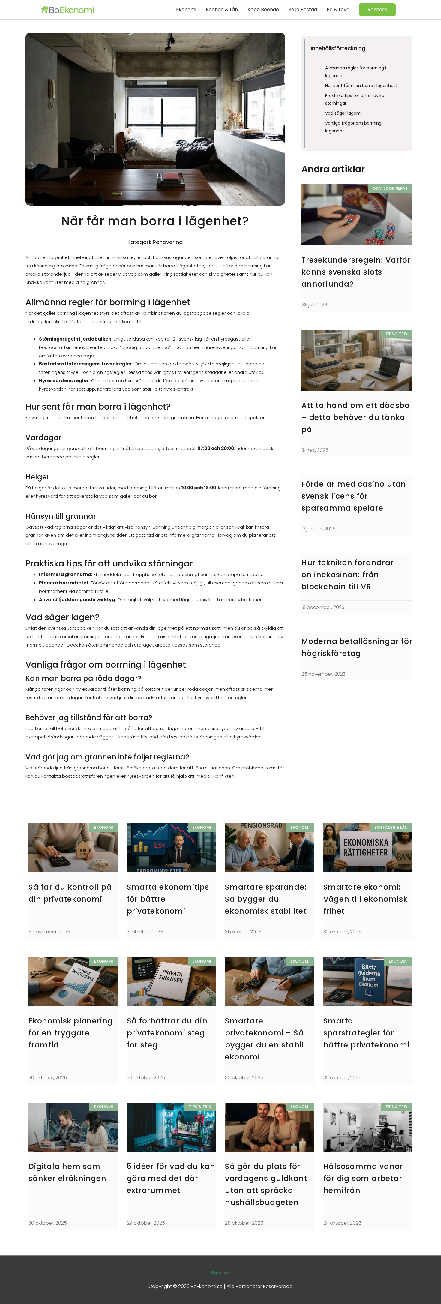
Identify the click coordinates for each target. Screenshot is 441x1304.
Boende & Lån (222, 9)
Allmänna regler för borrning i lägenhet (355, 72)
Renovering (168, 242)
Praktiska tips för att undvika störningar (354, 99)
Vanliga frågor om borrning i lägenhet (354, 127)
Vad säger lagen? (343, 113)
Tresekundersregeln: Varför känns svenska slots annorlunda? (356, 272)
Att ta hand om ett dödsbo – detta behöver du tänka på (356, 417)
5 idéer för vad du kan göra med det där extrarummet (171, 1178)
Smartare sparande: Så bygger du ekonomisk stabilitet (266, 899)
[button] (377, 9)
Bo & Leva (338, 9)
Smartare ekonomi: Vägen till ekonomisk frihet (365, 899)
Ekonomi (186, 9)
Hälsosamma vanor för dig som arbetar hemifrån (363, 1178)
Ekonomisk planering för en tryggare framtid (70, 1033)
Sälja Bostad (303, 9)
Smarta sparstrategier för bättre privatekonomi (366, 1033)
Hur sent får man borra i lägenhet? (361, 86)
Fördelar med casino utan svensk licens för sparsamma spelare (354, 496)
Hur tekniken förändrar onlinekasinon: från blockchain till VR (348, 574)
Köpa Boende (263, 9)
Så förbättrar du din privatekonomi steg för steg (167, 1033)
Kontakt (220, 1272)
